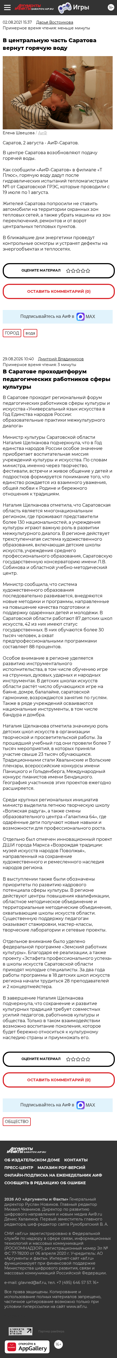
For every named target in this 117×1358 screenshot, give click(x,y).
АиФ (42, 132)
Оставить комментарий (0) (59, 291)
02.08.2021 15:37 (17, 22)
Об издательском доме (32, 1160)
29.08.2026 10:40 (18, 359)
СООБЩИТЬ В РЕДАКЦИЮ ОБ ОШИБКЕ (45, 1182)
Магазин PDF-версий (61, 1167)
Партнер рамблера (51, 1331)
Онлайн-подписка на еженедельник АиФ (53, 1175)
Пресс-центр (18, 1167)
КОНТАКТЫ (76, 1160)
